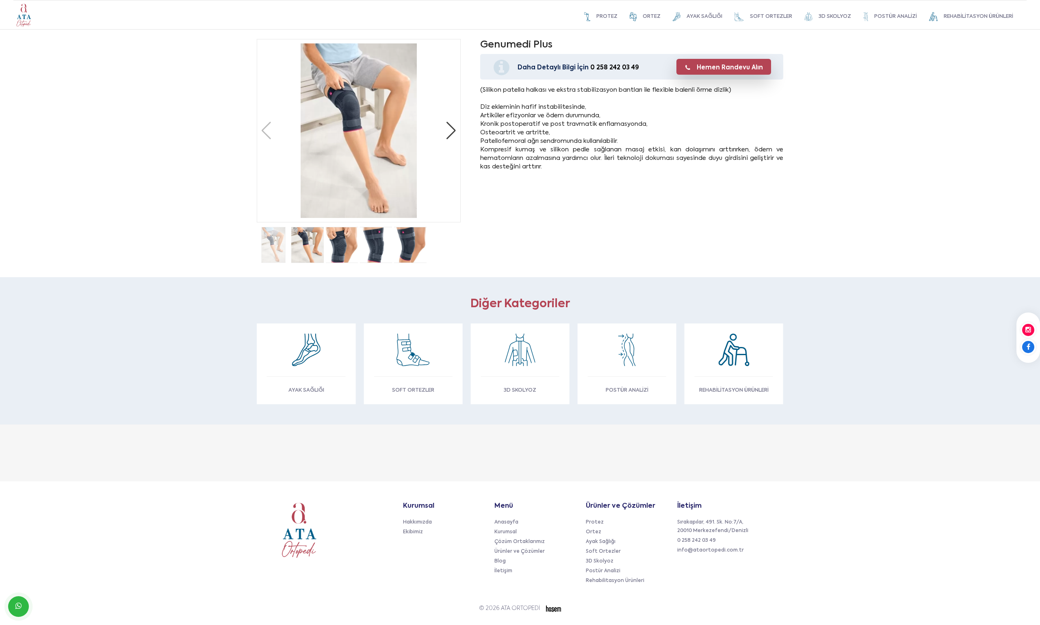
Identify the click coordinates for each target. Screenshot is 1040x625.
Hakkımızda (417, 522)
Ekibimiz (413, 532)
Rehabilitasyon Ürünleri (615, 580)
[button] (451, 131)
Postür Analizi (603, 571)
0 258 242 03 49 (614, 68)
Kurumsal (505, 532)
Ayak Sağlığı (600, 541)
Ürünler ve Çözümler (519, 551)
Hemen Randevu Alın (730, 68)
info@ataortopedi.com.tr (710, 550)
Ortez (593, 532)
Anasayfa (506, 522)
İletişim (503, 571)
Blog (500, 561)
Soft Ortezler (603, 551)
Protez (595, 522)
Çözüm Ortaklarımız (519, 541)
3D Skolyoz (599, 561)
